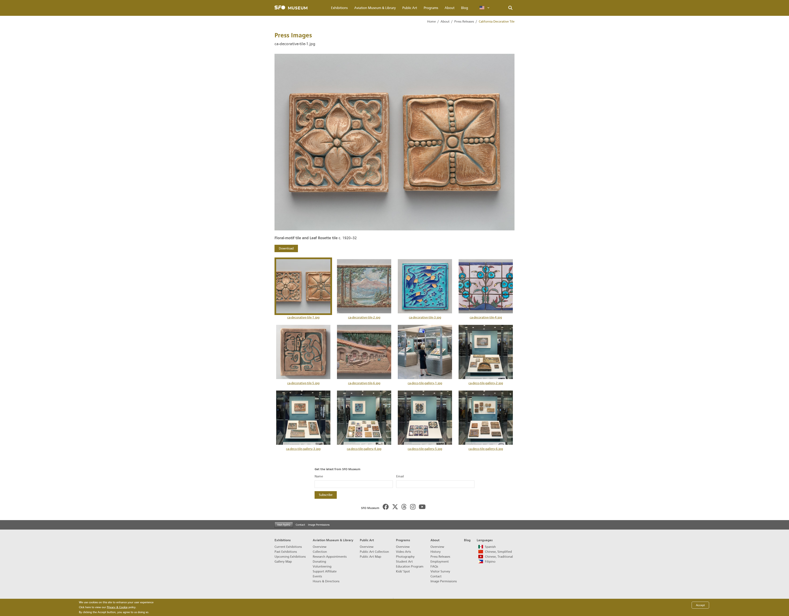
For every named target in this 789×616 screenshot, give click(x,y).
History (435, 552)
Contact (300, 524)
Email (400, 476)
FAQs (434, 566)
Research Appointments (330, 557)
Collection (320, 552)
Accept (700, 605)
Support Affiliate (325, 571)
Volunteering (322, 566)
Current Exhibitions (288, 547)
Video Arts (403, 552)
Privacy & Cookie (117, 607)
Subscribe (325, 495)
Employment (439, 561)
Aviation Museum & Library (375, 8)
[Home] (291, 8)
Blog (464, 8)
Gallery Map (283, 561)
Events (317, 576)
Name (319, 476)
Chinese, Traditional (499, 557)
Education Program (409, 566)
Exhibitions (339, 8)
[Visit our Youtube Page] (422, 507)
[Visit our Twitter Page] (395, 507)
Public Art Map (370, 557)
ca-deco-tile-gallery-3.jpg (303, 449)
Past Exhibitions (286, 552)
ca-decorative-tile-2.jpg (364, 317)
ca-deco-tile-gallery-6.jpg (485, 449)
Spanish (490, 547)
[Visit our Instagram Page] (412, 507)
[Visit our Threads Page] (404, 507)
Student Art (404, 561)
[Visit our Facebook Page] (386, 507)
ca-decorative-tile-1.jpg (303, 317)
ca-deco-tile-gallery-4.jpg (364, 449)
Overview (319, 547)
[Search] (510, 8)
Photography (405, 557)
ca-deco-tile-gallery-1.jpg (425, 383)
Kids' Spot (403, 571)
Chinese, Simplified (498, 552)
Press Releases (464, 21)
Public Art (409, 8)
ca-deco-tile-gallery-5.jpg (425, 449)
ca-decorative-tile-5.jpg (303, 383)
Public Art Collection (374, 552)
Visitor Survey (440, 571)
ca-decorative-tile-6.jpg (364, 383)
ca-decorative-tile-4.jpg (486, 317)
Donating (319, 561)
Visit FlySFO (283, 524)
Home (431, 21)
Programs (431, 8)
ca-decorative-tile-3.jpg (425, 317)
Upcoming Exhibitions (290, 557)
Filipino (490, 561)
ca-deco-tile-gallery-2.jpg (485, 383)
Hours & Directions (326, 581)
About (449, 8)
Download (286, 248)
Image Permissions (319, 524)
